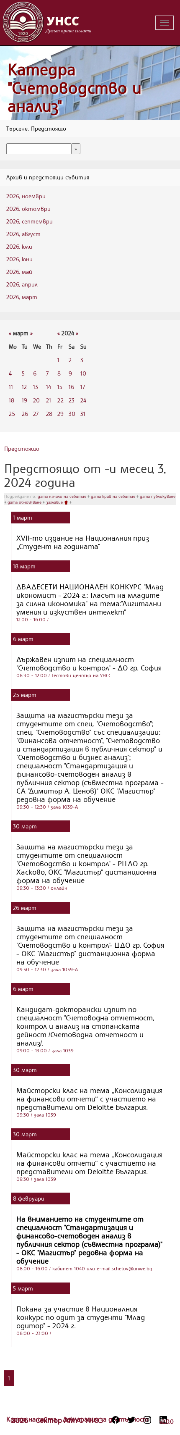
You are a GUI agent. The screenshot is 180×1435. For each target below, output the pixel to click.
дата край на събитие (113, 496)
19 (24, 400)
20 (36, 400)
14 (48, 386)
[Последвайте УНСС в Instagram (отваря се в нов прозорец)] (147, 1419)
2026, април (22, 284)
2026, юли (19, 246)
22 (60, 400)
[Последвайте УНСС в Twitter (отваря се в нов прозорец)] (131, 1419)
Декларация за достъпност (105, 1419)
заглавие (55, 502)
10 (83, 373)
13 (35, 386)
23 (72, 400)
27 (36, 413)
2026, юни (19, 259)
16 (71, 386)
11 (11, 386)
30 (72, 413)
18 (11, 400)
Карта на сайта (32, 1419)
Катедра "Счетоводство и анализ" (74, 87)
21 (48, 400)
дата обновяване (25, 502)
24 (83, 400)
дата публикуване (157, 496)
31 (82, 413)
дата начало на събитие (62, 496)
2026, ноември (26, 196)
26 (25, 413)
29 (60, 413)
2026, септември (29, 221)
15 (59, 386)
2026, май (19, 271)
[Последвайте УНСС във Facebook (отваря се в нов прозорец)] (115, 1419)
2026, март (21, 296)
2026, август (23, 233)
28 (49, 413)
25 (12, 413)
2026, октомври (28, 208)
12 (24, 386)
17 (82, 386)
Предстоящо (21, 448)
